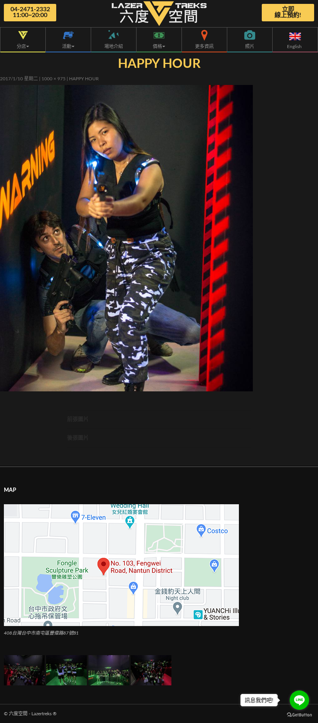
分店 (21, 46)
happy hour (84, 78)
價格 (157, 46)
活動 (66, 46)
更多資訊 (204, 46)
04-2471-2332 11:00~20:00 (30, 12)
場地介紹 (113, 46)
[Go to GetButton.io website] (299, 715)
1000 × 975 (53, 78)
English (295, 46)
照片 (249, 46)
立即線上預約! (288, 12)
